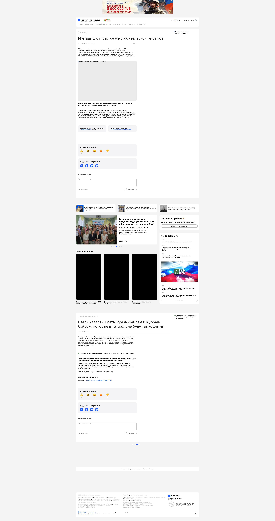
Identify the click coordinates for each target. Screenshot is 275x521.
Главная (80, 24)
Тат (179, 20)
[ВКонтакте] (81, 165)
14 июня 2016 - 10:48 (82, 43)
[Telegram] (91, 165)
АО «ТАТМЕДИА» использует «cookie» (87, 512)
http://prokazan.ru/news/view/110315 (99, 380)
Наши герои (89, 24)
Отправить (131, 189)
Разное (151, 469)
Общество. (82, 32)
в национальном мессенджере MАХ (121, 129)
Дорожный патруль (101, 24)
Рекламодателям (114, 24)
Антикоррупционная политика (85, 511)
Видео (124, 24)
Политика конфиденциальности (86, 514)
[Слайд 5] (121, 246)
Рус (172, 20)
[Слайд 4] (119, 246)
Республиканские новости (87, 316)
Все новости (179, 300)
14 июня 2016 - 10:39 (82, 331)
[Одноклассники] (86, 165)
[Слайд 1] (111, 246)
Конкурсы (131, 24)
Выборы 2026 (141, 24)
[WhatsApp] (96, 165)
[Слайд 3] (116, 246)
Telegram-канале (86, 129)
